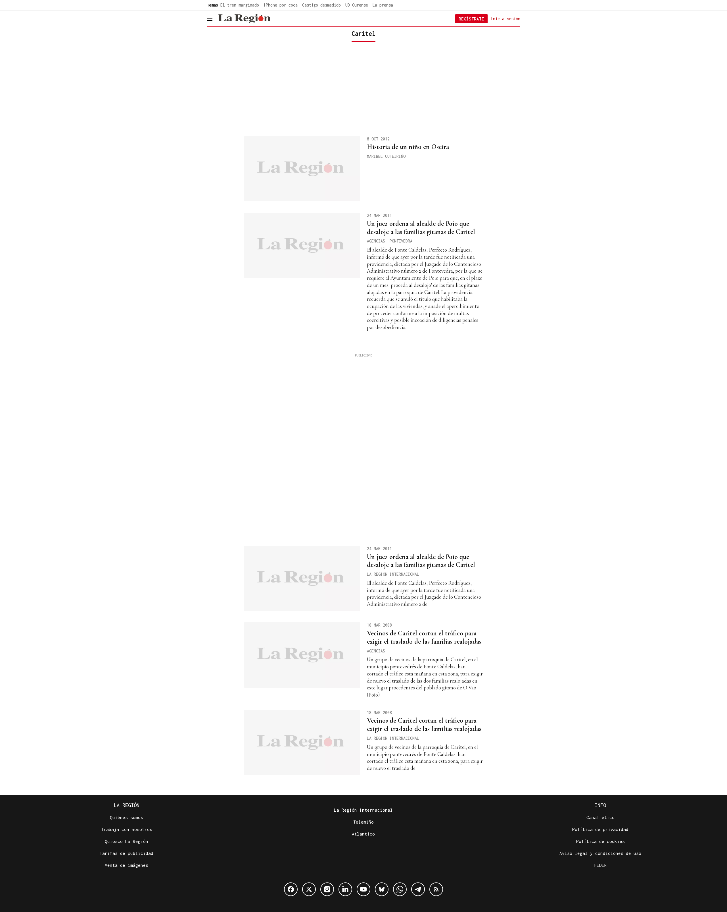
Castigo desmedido (321, 5)
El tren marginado (239, 5)
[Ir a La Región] (244, 18)
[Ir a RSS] (436, 889)
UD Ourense (356, 5)
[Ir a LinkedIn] (345, 889)
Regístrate (471, 18)
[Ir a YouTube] (363, 889)
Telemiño (363, 821)
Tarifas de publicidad (126, 853)
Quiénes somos (126, 817)
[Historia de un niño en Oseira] (302, 169)
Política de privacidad (600, 829)
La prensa (383, 5)
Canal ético (600, 817)
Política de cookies (600, 841)
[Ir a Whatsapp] (400, 889)
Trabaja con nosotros (126, 829)
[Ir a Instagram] (327, 889)
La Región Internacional (363, 809)
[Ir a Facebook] (291, 889)
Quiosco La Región (126, 841)
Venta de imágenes (126, 865)
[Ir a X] (309, 889)
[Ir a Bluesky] (381, 889)
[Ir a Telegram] (418, 889)
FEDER (600, 865)
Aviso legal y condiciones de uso (600, 853)
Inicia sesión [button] (505, 18)
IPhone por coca (281, 5)
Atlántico (363, 833)
